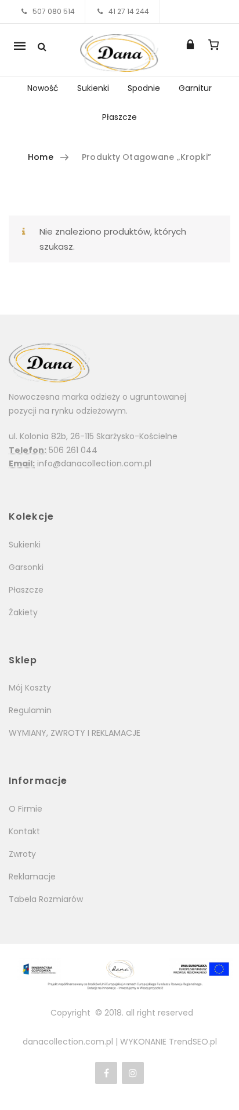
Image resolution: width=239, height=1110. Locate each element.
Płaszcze (119, 117)
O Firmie (25, 809)
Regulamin (30, 710)
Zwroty (22, 854)
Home (40, 157)
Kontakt (24, 831)
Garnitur (195, 88)
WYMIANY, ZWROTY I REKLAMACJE (74, 733)
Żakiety (23, 612)
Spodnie (144, 88)
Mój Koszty (30, 687)
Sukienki (93, 88)
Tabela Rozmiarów (46, 899)
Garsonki (26, 567)
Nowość (43, 88)
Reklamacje (32, 876)
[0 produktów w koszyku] (214, 44)
